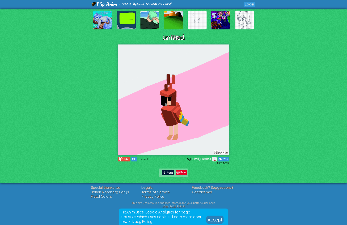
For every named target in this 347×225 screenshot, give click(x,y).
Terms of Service (155, 192)
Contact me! (202, 192)
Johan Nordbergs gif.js (110, 192)
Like (124, 159)
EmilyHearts (202, 159)
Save (183, 172)
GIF (134, 159)
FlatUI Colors (101, 196)
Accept (214, 220)
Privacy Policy (140, 221)
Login (249, 4)
